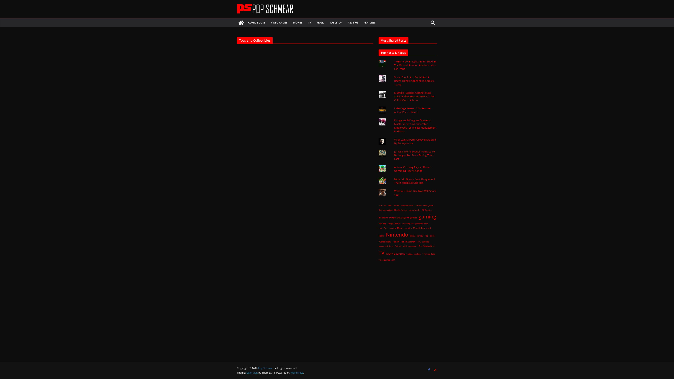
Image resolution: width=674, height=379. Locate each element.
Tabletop (336, 22)
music (429, 228)
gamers (413, 218)
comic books (414, 210)
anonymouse (407, 205)
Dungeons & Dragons (399, 218)
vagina (409, 254)
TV (309, 22)
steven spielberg (386, 246)
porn (432, 236)
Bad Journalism (385, 210)
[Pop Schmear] (241, 22)
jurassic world (421, 223)
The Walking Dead (427, 246)
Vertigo (417, 254)
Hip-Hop (382, 223)
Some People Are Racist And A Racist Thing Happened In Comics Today (414, 80)
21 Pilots (382, 205)
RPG (419, 242)
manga (392, 228)
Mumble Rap (419, 228)
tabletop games (410, 246)
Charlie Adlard (400, 210)
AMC (390, 205)
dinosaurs (383, 218)
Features (370, 22)
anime (396, 205)
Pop (426, 236)
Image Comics (394, 223)
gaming (427, 216)
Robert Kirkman (408, 242)
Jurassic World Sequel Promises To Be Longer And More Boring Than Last (414, 155)
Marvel (400, 228)
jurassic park (408, 223)
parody (420, 236)
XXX (393, 260)
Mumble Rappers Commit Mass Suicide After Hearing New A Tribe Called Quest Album (414, 96)
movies (408, 228)
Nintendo (397, 234)
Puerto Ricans (385, 242)
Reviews (353, 22)
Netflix (381, 236)
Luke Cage (383, 228)
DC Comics (426, 210)
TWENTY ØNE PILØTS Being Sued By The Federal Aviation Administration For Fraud (415, 65)
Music (320, 22)
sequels (425, 242)
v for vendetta (428, 254)
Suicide (398, 246)
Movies (297, 22)
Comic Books (256, 22)
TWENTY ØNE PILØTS (395, 254)
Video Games (279, 22)
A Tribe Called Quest (423, 205)
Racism (396, 242)
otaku (412, 236)
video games (384, 260)
